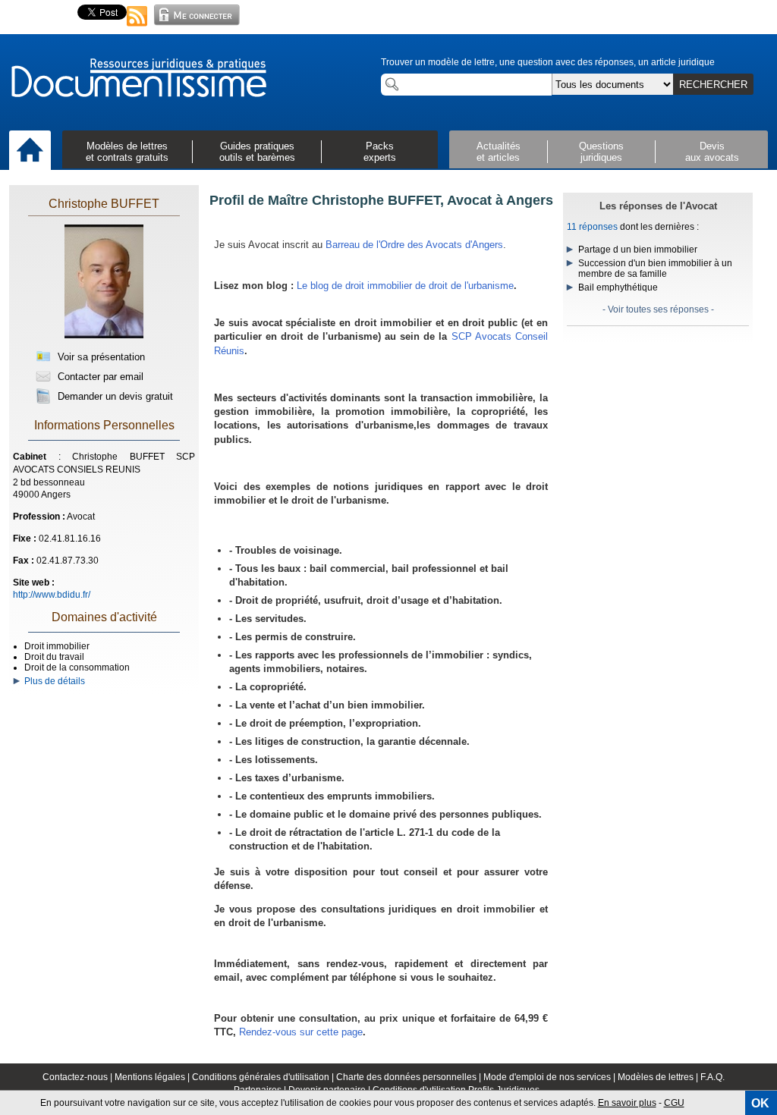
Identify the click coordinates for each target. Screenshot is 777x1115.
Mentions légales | (153, 1077)
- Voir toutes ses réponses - (658, 309)
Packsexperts (379, 151)
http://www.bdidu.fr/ (51, 594)
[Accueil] (30, 150)
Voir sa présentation (100, 357)
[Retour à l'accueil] (138, 79)
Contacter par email (99, 376)
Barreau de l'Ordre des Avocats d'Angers (414, 244)
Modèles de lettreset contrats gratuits (127, 151)
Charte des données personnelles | (409, 1077)
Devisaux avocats (712, 151)
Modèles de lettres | (659, 1077)
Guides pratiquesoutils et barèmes (257, 151)
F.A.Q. (712, 1077)
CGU (674, 1103)
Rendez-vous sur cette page (301, 1032)
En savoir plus (627, 1103)
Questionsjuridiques (601, 151)
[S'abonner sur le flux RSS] (137, 27)
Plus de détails (52, 681)
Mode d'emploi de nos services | (550, 1077)
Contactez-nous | (78, 1077)
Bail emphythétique (618, 287)
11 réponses (592, 226)
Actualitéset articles (499, 151)
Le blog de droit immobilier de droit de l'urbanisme (405, 285)
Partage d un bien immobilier (637, 249)
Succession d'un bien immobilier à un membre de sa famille (655, 268)
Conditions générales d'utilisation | (264, 1077)
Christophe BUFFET (104, 203)
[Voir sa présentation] (104, 335)
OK (760, 1103)
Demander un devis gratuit (114, 396)
